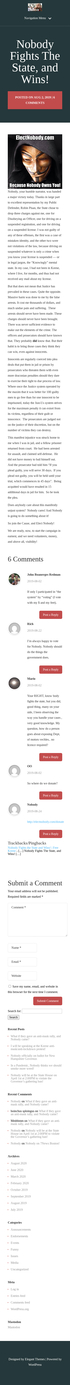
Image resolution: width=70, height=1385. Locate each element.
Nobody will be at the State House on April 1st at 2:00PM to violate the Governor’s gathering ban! (34, 1078)
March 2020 (18, 1176)
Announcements (21, 1229)
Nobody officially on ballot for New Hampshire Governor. (33, 1057)
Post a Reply (51, 614)
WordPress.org (20, 1309)
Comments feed (20, 1302)
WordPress (35, 1364)
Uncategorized (20, 1269)
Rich (30, 624)
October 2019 (19, 1189)
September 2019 (21, 1196)
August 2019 (19, 1203)
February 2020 (20, 1183)
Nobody (32, 804)
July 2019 (17, 1209)
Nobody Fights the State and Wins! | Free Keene (33, 849)
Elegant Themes (35, 1359)
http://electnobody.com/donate (45, 821)
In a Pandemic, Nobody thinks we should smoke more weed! (36, 1067)
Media (14, 1262)
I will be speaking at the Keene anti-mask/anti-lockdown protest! (33, 1047)
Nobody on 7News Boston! (42, 1143)
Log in (15, 1289)
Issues (14, 1256)
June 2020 (17, 1170)
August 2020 (19, 1163)
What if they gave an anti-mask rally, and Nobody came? (36, 1038)
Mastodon (14, 1327)
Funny (15, 1249)
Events (15, 1242)
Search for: (14, 1011)
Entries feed (18, 1295)
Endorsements (19, 1236)
